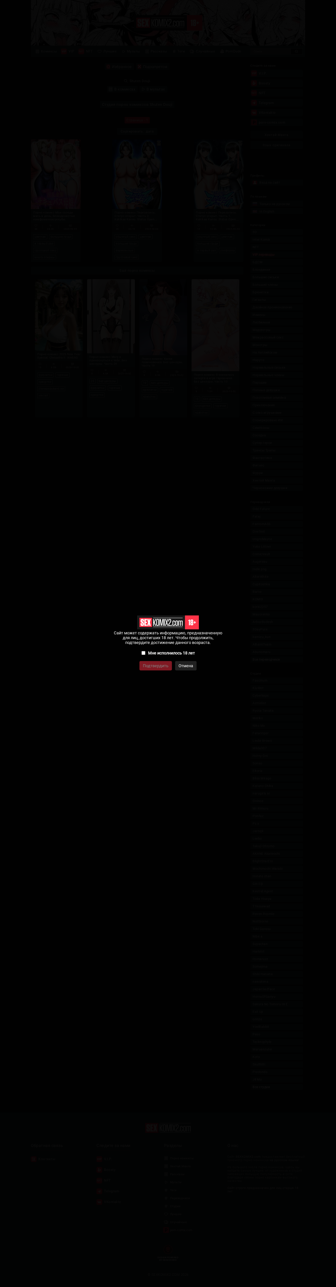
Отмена (186, 665)
